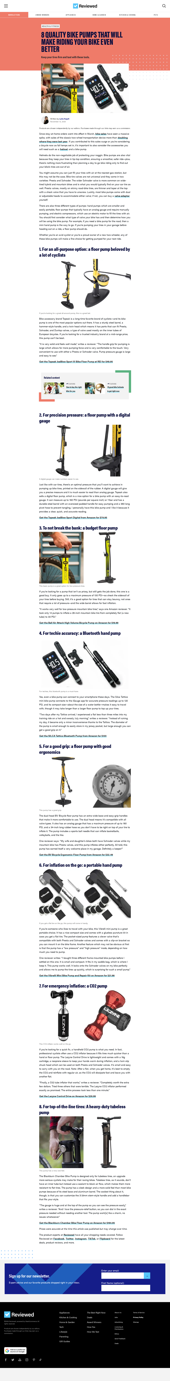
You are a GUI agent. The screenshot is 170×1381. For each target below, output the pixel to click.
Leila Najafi (64, 118)
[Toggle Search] (164, 6)
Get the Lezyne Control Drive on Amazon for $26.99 (67, 1096)
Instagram (81, 1238)
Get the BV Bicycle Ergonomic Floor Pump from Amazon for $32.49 (76, 854)
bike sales (100, 133)
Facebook (58, 1238)
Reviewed (69, 1234)
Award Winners (42, 14)
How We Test (93, 1331)
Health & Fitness (50, 26)
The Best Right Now (96, 1312)
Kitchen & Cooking (127, 14)
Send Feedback (120, 1338)
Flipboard (105, 1238)
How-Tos (91, 1326)
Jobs (116, 1317)
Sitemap (136, 1322)
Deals (89, 1317)
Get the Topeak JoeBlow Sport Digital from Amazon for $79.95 (73, 517)
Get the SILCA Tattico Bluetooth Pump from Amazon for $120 (73, 735)
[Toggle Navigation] (6, 6)
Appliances (71, 14)
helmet (64, 149)
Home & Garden (99, 14)
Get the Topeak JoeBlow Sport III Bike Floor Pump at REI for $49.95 (76, 361)
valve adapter (122, 195)
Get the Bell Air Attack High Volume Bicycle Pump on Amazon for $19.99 (78, 622)
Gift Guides (64, 1341)
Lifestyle (63, 1331)
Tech (61, 1326)
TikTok (91, 1238)
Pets (156, 14)
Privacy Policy (138, 1317)
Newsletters (14, 14)
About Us (118, 1312)
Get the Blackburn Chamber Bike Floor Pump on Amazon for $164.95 (77, 1222)
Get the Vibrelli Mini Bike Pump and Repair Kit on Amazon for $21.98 (77, 975)
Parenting (63, 1336)
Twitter (70, 1238)
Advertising (119, 1322)
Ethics (117, 1334)
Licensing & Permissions (119, 1328)
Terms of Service (138, 1312)
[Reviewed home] (85, 6)
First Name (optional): (112, 1283)
